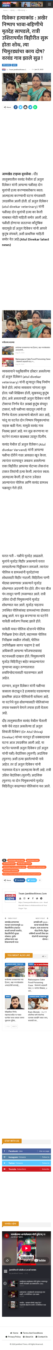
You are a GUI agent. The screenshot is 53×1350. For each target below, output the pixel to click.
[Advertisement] (26, 139)
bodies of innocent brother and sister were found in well (21, 874)
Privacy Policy (14, 1337)
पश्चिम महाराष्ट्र (6, 65)
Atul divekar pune (9, 864)
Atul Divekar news (32, 860)
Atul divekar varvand (24, 864)
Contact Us (43, 1337)
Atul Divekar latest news (16, 860)
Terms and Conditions (33, 1333)
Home (15, 1333)
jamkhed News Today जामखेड (15, 964)
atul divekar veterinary (10, 870)
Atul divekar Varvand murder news (14, 867)
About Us (29, 1337)
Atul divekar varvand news (36, 867)
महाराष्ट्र (14, 65)
